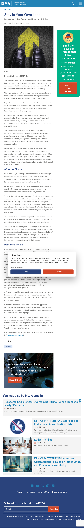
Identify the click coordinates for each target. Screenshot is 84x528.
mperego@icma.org (15, 335)
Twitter (43, 486)
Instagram (48, 486)
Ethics (8, 346)
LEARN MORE (15, 380)
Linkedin (53, 486)
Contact (31, 491)
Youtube (37, 486)
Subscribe (54, 509)
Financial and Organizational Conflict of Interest (63, 519)
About (20, 491)
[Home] (15, 3)
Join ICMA (43, 491)
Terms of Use (38, 519)
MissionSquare (59, 491)
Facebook (32, 486)
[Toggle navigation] (80, 4)
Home (9, 9)
